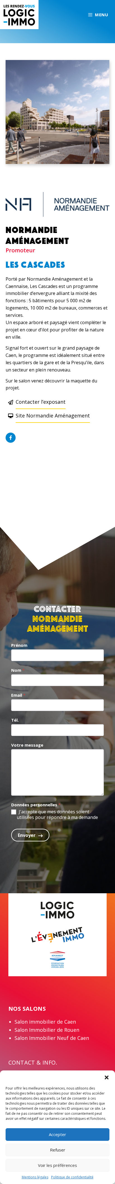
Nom (18, 670)
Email (18, 695)
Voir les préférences (57, 1165)
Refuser (57, 1150)
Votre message (27, 745)
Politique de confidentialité (72, 1177)
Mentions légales (35, 1177)
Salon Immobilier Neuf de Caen (52, 1038)
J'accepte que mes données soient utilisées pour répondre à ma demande (57, 815)
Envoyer (26, 835)
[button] (106, 1077)
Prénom (19, 645)
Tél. (15, 720)
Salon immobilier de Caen (45, 1021)
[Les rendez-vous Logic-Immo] (19, 14)
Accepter (57, 1134)
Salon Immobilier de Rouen (47, 1029)
